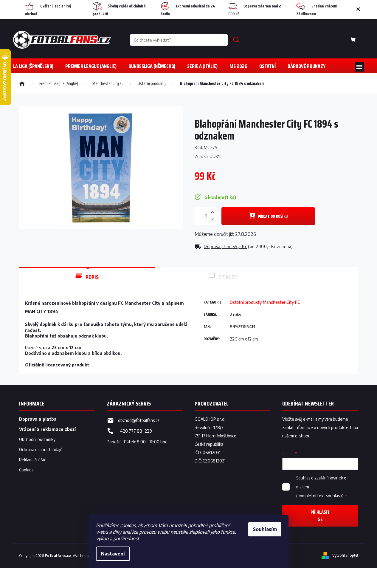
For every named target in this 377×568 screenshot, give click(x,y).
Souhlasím (265, 529)
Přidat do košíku (273, 216)
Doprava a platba (38, 419)
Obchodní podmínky (37, 439)
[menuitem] (33, 66)
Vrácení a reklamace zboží (47, 429)
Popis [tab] (92, 277)
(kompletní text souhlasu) (320, 495)
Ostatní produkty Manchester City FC (265, 302)
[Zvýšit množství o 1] (212, 212)
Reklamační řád (32, 459)
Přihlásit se (320, 515)
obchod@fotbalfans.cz (138, 420)
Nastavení (113, 554)
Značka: (208, 156)
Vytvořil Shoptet (345, 555)
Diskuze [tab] (227, 277)
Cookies (26, 469)
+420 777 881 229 (135, 431)
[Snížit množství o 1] (212, 219)
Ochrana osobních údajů (41, 449)
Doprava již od (225, 246)
